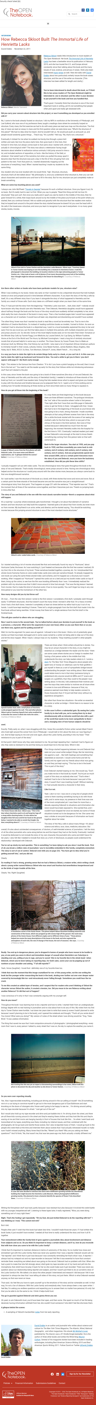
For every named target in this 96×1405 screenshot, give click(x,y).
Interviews (6, 36)
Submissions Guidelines (46, 1383)
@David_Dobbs (86, 1345)
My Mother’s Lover (80, 1331)
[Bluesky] (92, 10)
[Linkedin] (57, 1374)
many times (58, 73)
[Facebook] (83, 10)
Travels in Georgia (32, 189)
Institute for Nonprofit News (25, 1395)
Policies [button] (7, 1383)
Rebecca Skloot (50, 56)
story (46, 662)
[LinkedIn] (87, 10)
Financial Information (24, 1383)
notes (37, 1312)
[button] (48, 23)
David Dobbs (40, 1325)
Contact (62, 1383)
